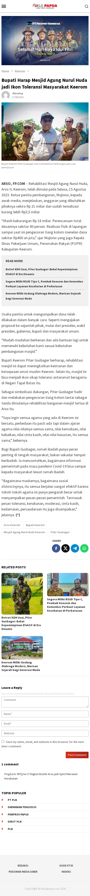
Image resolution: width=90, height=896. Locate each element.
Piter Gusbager (60, 532)
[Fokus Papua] (45, 6)
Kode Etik (66, 865)
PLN (10, 829)
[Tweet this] (65, 548)
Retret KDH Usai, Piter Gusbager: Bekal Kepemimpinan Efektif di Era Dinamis (21, 623)
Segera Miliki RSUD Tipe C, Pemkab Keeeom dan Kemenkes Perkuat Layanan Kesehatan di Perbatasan (66, 604)
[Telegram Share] (75, 548)
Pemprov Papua (18, 814)
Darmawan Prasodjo (22, 807)
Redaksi (23, 865)
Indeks (66, 871)
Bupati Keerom (35, 525)
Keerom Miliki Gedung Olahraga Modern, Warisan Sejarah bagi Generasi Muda (20, 666)
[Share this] (56, 548)
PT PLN (12, 800)
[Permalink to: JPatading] (5, 95)
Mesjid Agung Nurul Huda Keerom (24, 532)
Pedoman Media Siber (23, 871)
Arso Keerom (12, 525)
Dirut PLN (15, 821)
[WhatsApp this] (84, 548)
